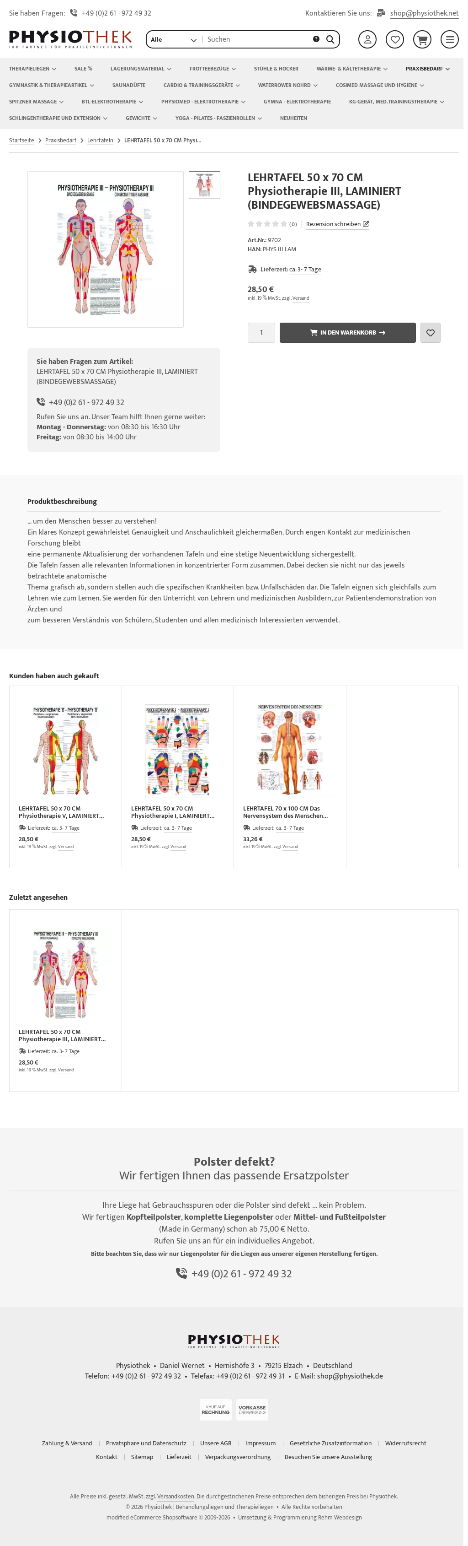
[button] (174, 39)
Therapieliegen (29, 68)
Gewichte (138, 118)
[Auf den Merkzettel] (430, 332)
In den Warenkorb (348, 332)
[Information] (316, 39)
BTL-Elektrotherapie (109, 101)
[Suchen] (330, 39)
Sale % (83, 68)
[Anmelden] (367, 39)
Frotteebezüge (209, 68)
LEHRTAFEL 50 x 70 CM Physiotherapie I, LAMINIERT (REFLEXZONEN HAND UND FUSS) (176, 812)
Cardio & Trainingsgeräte (198, 85)
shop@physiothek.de (350, 1376)
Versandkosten (175, 1497)
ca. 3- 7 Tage (305, 269)
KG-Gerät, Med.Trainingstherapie (393, 101)
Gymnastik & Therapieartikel (48, 85)
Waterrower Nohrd (284, 85)
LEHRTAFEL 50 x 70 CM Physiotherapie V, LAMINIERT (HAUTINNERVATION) (59, 812)
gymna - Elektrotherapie (297, 101)
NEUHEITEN (293, 118)
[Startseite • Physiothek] (70, 46)
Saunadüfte (128, 85)
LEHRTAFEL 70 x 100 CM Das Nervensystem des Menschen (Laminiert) (283, 812)
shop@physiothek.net (424, 14)
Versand (300, 298)
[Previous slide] (25, 777)
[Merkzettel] (395, 39)
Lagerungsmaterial (138, 68)
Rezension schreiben (333, 224)
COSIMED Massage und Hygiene (376, 85)
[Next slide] (443, 777)
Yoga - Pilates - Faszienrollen (215, 118)
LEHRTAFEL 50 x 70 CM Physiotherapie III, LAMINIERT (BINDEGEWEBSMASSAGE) (60, 1035)
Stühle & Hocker (276, 68)
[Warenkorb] (422, 39)
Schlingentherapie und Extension (55, 118)
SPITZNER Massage (33, 101)
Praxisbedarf (424, 68)
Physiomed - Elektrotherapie (200, 101)
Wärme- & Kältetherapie (349, 68)
